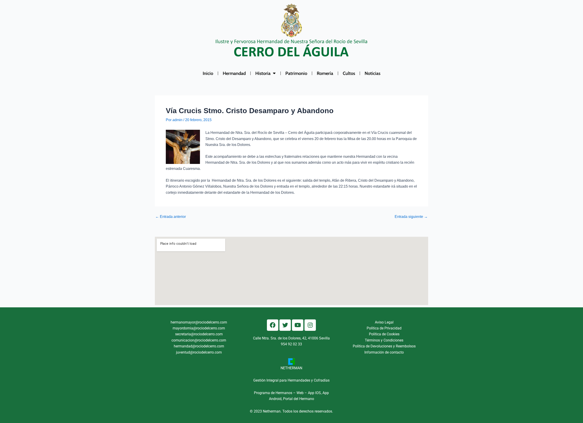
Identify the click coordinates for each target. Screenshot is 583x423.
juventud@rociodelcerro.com (199, 352)
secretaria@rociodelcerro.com (199, 334)
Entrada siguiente (411, 217)
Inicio (208, 73)
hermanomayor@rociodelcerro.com (199, 322)
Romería (325, 73)
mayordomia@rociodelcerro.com (199, 328)
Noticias (372, 73)
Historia (263, 73)
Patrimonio (296, 73)
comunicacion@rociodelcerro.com (198, 340)
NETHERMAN (291, 368)
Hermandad (234, 73)
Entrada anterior (170, 217)
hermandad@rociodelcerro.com (199, 346)
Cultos (349, 73)
